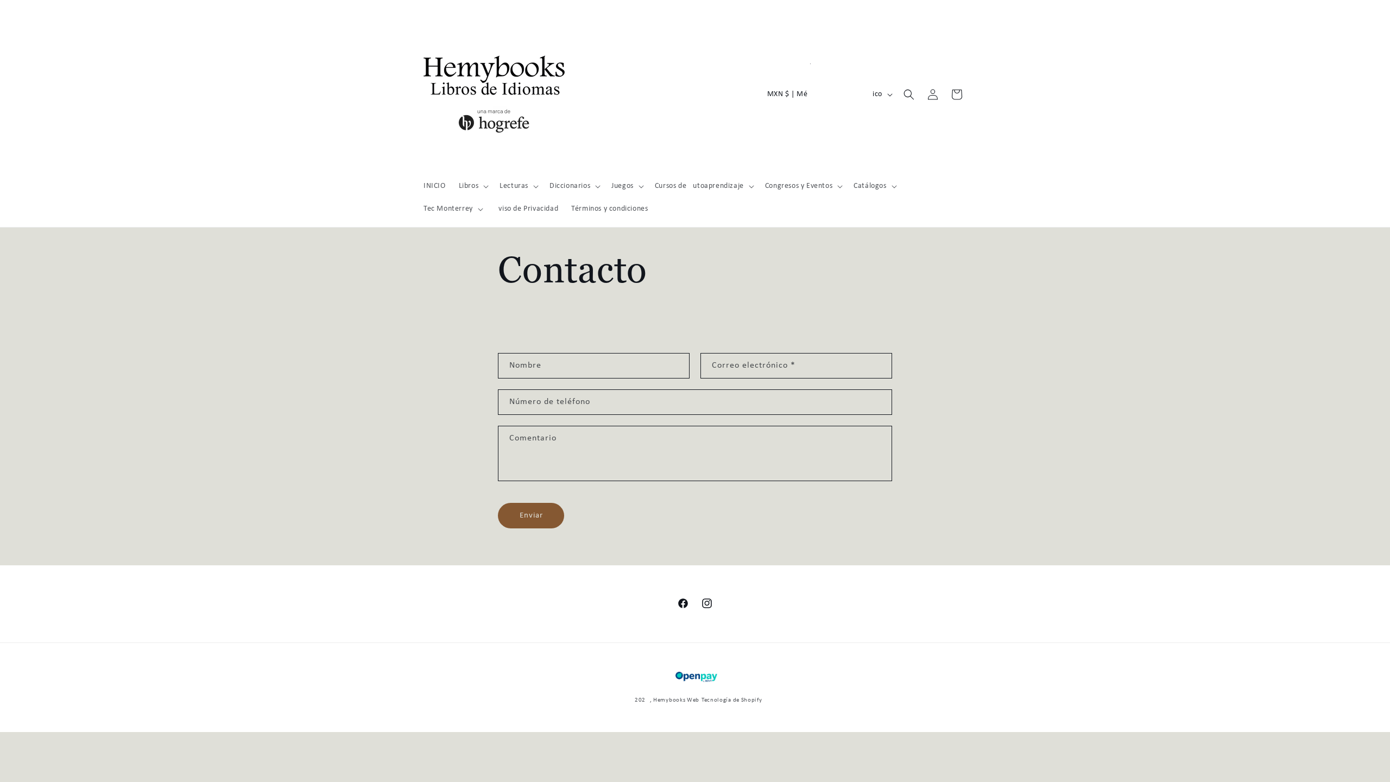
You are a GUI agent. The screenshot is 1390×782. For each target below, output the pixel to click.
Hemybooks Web (676, 700)
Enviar (531, 516)
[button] (473, 186)
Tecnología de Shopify (732, 700)
